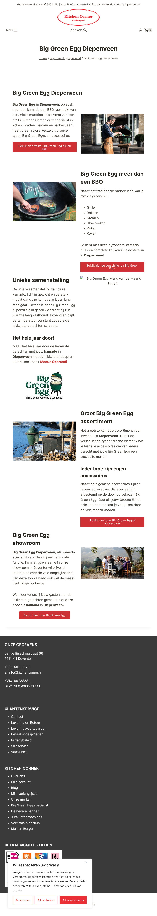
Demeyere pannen (25, 811)
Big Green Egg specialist (29, 805)
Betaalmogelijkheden (27, 734)
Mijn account (21, 782)
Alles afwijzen (46, 900)
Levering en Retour (25, 722)
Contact (17, 717)
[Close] (88, 862)
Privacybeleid (21, 740)
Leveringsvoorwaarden (28, 728)
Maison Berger (22, 829)
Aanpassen (23, 900)
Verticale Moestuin (25, 823)
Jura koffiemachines (26, 817)
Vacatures (19, 752)
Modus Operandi (53, 362)
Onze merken (21, 799)
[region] (50, 883)
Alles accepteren (73, 900)
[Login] (140, 30)
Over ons (18, 776)
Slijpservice (19, 746)
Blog (14, 788)
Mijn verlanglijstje (24, 794)
